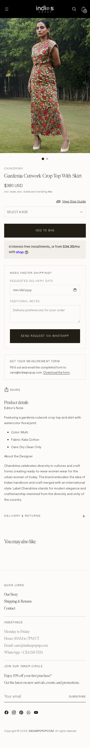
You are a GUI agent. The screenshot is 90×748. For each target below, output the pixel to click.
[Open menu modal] (6, 9)
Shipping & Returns (18, 601)
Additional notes (25, 301)
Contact (9, 608)
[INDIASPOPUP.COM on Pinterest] (21, 713)
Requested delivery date (31, 281)
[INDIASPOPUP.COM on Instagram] (14, 713)
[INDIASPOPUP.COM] (45, 9)
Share (15, 390)
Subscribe (77, 696)
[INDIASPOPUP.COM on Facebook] (7, 713)
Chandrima (13, 168)
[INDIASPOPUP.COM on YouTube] (36, 713)
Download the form (56, 372)
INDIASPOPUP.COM (41, 731)
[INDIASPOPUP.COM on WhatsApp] (29, 713)
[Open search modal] (74, 9)
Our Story (11, 594)
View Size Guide (74, 201)
